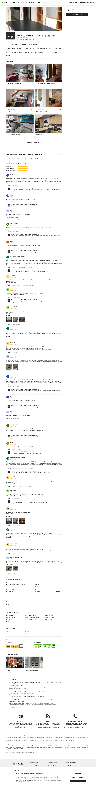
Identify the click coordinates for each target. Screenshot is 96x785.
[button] (36, 158)
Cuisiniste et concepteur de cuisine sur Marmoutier (53, 739)
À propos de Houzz (34, 765)
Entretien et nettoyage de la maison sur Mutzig (16, 745)
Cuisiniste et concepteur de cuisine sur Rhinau (39, 740)
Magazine (31, 2)
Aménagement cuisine (20, 703)
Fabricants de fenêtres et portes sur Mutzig (57, 745)
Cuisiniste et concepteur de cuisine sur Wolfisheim (17, 737)
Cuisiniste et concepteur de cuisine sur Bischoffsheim (62, 740)
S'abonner (58, 591)
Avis (50, 48)
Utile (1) (9, 185)
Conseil (38, 2)
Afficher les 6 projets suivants (34, 142)
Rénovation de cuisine (11, 754)
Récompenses (44, 48)
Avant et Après (20, 685)
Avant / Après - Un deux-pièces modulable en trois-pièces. (28, 696)
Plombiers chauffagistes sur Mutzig (81, 747)
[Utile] (7, 185)
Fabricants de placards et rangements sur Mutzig (62, 747)
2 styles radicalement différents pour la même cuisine (27, 691)
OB (8, 307)
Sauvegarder (34, 44)
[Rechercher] (45, 2)
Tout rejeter (78, 773)
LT (7, 224)
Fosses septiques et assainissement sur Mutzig (78, 745)
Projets (19, 48)
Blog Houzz (70, 765)
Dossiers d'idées (57, 48)
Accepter (77, 781)
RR (8, 328)
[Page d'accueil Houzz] (5, 2)
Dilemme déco (22, 690)
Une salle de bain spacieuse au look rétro (24, 699)
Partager (24, 44)
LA (8, 211)
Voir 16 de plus (9, 621)
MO (8, 195)
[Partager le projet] (31, 83)
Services (31, 48)
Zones (37, 48)
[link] (8, 182)
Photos (13, 2)
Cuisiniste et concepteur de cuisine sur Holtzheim (17, 740)
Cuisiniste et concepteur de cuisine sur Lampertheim (76, 739)
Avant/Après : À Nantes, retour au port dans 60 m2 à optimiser (29, 682)
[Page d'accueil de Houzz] (18, 763)
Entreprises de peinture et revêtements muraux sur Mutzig (38, 747)
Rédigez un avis (57, 154)
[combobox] (54, 2)
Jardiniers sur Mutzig (10, 747)
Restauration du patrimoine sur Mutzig (14, 748)
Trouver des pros (22, 2)
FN (8, 257)
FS (8, 276)
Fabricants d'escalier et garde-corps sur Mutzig (37, 745)
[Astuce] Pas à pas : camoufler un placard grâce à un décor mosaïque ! (30, 687)
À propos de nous (11, 48)
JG (8, 289)
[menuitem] (13, 3)
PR (8, 175)
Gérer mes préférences (78, 777)
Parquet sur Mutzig (20, 747)
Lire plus (8, 55)
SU (8, 242)
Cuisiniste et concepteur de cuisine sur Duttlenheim (40, 737)
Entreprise (25, 48)
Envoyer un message (77, 14)
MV (8, 356)
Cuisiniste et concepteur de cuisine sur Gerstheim (64, 737)
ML (8, 343)
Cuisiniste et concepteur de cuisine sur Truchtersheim (29, 739)
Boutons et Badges (52, 765)
